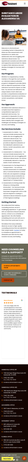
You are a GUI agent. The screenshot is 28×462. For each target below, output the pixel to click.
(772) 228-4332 (8, 445)
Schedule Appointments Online (12, 266)
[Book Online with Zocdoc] (7, 458)
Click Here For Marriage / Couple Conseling (12, 274)
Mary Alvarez (8, 300)
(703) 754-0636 (8, 378)
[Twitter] (14, 460)
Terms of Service (15, 457)
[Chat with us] (24, 458)
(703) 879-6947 (8, 411)
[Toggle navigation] (24, 3)
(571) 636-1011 (8, 429)
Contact (16, 230)
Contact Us (8, 280)
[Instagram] (17, 460)
